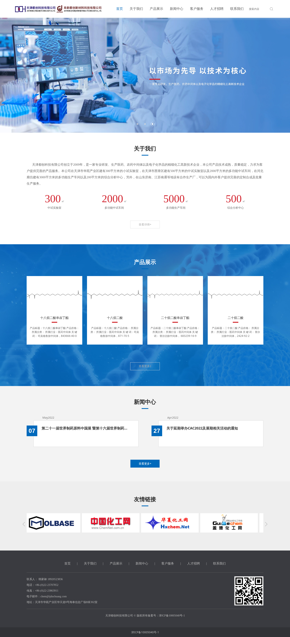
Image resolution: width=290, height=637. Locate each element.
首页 (119, 9)
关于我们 (136, 9)
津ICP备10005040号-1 (145, 632)
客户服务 (196, 9)
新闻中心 (176, 9)
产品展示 (156, 9)
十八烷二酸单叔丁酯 (54, 318)
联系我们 (237, 9)
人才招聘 (217, 9)
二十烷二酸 (235, 318)
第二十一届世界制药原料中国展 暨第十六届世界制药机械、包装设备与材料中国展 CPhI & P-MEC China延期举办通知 (86, 428)
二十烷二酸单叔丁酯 (175, 318)
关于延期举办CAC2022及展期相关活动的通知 (202, 428)
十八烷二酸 (115, 318)
